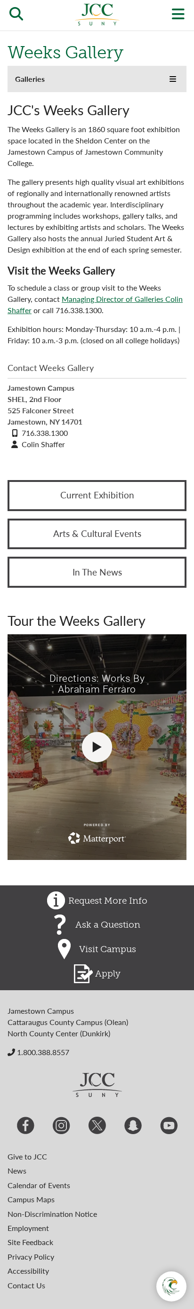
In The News (97, 572)
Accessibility (28, 1270)
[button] (173, 79)
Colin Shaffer (43, 444)
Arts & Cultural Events (97, 533)
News (17, 1170)
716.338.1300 (45, 432)
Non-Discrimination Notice (52, 1213)
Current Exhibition (97, 495)
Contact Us (26, 1285)
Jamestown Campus (41, 1010)
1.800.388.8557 (42, 1052)
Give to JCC (27, 1156)
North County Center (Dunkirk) (59, 1033)
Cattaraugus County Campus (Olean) (68, 1022)
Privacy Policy (31, 1256)
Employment (28, 1227)
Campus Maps (31, 1199)
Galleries (30, 78)
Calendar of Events (39, 1185)
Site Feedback (30, 1242)
